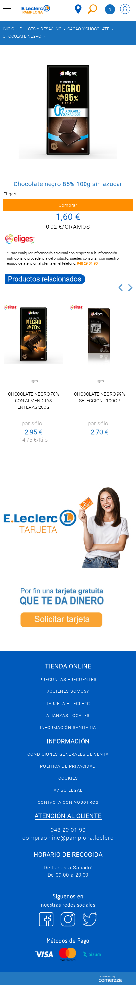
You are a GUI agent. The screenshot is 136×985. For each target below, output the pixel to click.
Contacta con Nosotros (68, 802)
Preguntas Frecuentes (68, 679)
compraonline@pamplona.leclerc (68, 837)
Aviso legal (68, 790)
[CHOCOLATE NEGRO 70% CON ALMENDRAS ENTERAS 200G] (33, 333)
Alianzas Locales (68, 715)
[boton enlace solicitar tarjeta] (68, 609)
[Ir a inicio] (35, 10)
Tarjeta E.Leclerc (68, 703)
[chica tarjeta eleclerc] (68, 526)
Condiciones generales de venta (68, 754)
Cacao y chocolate (88, 28)
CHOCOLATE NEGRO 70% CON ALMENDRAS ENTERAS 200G (33, 400)
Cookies (68, 778)
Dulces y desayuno (41, 28)
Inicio (8, 28)
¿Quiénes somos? (68, 691)
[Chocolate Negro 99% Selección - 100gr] (99, 333)
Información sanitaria (68, 727)
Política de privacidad (68, 766)
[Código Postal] (78, 9)
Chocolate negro (22, 36)
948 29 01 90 (87, 263)
